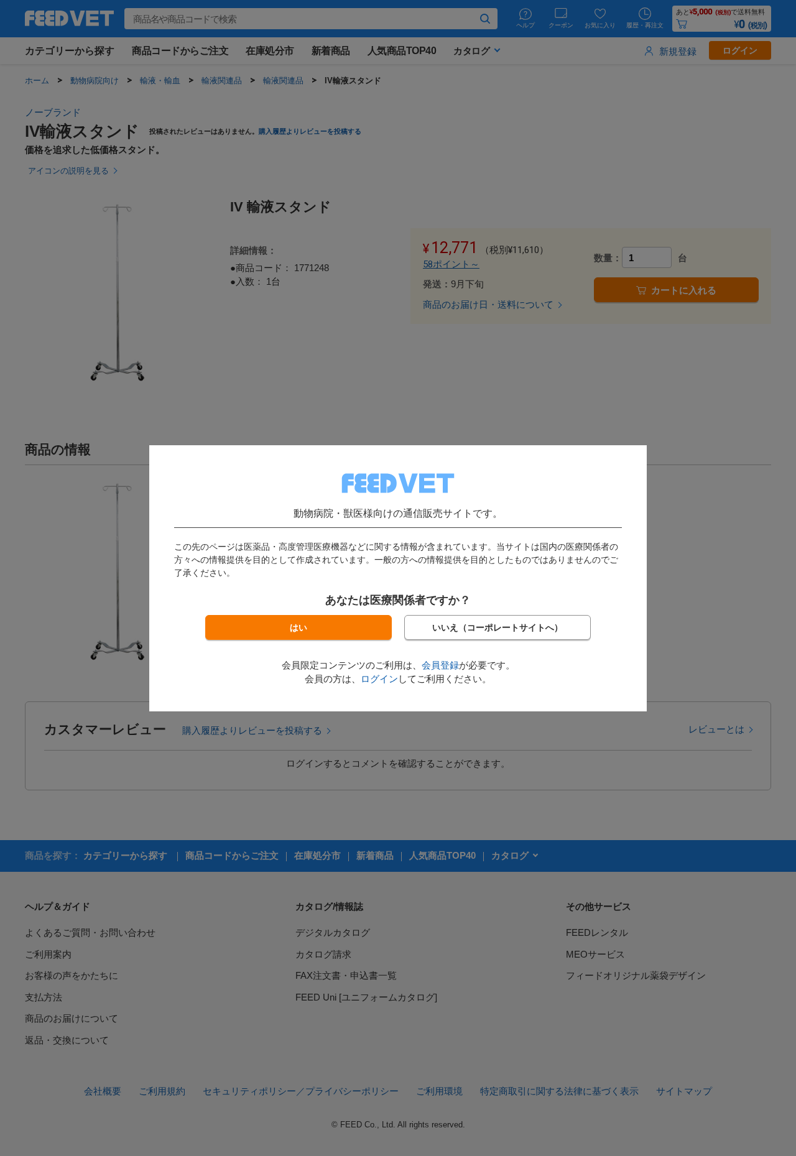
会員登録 (440, 665)
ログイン (379, 678)
